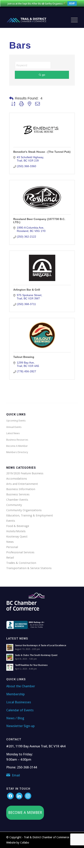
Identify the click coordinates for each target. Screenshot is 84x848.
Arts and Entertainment (22, 484)
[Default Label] (28, 795)
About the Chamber (20, 686)
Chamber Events (17, 499)
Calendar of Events (20, 710)
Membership (15, 694)
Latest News (13, 433)
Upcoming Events (16, 420)
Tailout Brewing (23, 356)
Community (14, 505)
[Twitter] (19, 795)
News (10, 542)
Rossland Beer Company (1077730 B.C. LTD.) (39, 220)
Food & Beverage (17, 526)
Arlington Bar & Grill (26, 289)
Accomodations (16, 478)
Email (16, 775)
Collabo (24, 842)
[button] (11, 98)
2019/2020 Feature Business (24, 473)
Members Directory (17, 452)
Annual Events (13, 427)
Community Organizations (24, 510)
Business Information (20, 489)
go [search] (43, 74)
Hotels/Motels (16, 531)
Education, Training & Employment (29, 515)
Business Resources (17, 439)
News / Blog (15, 718)
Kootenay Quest (17, 536)
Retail (10, 557)
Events (10, 520)
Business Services (17, 494)
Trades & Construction (21, 563)
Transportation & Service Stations (29, 568)
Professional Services (20, 552)
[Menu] (72, 20)
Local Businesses (18, 702)
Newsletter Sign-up (20, 726)
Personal (12, 547)
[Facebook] (10, 795)
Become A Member (17, 445)
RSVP (72, 3)
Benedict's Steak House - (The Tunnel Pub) (42, 151)
